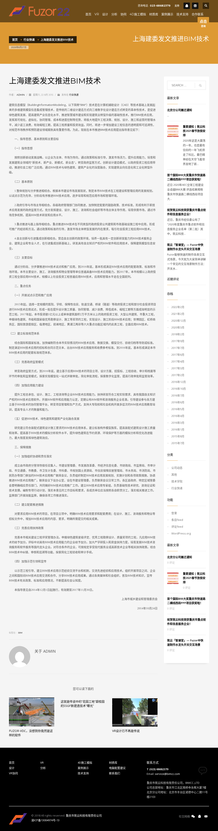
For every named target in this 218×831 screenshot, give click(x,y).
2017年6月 (177, 355)
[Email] (195, 6)
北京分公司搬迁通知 (179, 110)
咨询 (203, 23)
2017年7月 (177, 348)
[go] (200, 85)
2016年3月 (177, 423)
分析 (43, 768)
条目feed (177, 520)
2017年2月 (177, 375)
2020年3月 (177, 327)
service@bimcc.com (167, 774)
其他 (174, 474)
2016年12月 (178, 382)
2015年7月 (177, 443)
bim (20, 632)
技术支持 (83, 773)
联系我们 (114, 773)
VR (42, 762)
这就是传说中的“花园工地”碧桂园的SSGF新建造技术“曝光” (83, 703)
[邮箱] (206, 816)
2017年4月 (177, 361)
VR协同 (13, 773)
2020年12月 (178, 320)
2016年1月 (177, 429)
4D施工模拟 (85, 762)
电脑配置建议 (117, 768)
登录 (174, 513)
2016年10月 (178, 389)
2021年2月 (177, 314)
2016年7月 (177, 395)
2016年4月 (177, 416)
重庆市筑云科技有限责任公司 (84, 815)
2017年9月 (177, 341)
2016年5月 (177, 409)
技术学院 (176, 481)
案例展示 (83, 768)
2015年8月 (177, 436)
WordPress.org (181, 533)
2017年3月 (177, 368)
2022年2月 (177, 307)
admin (21, 94)
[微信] (193, 816)
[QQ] (187, 6)
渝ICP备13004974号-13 (45, 820)
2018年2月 (177, 334)
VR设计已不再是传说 (126, 731)
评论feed (177, 526)
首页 (11, 762)
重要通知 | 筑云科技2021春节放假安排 (194, 131)
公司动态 (176, 468)
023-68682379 (160, 5)
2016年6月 (177, 402)
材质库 (113, 762)
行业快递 (74, 94)
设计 (11, 768)
